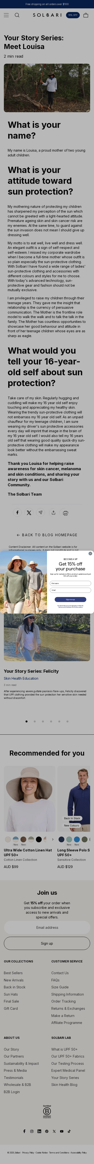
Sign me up (70, 599)
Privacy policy (78, 607)
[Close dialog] (90, 553)
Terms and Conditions (64, 607)
